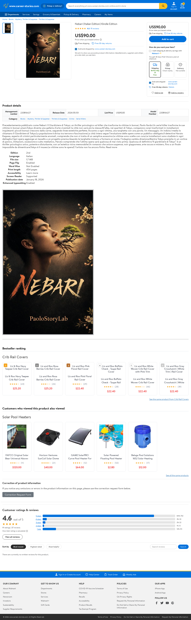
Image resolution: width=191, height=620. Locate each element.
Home (4, 19)
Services (26, 14)
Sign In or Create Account (70, 574)
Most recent (18, 546)
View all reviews (12, 536)
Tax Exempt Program (87, 609)
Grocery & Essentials (51, 14)
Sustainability (8, 605)
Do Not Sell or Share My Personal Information (142, 617)
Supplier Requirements (12, 609)
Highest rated (36, 546)
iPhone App (160, 588)
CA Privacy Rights (124, 596)
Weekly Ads (131, 574)
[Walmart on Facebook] (156, 603)
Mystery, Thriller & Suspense (26, 19)
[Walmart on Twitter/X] (162, 603)
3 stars (38, 522)
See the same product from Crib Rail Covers (169, 399)
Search (183, 546)
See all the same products (177, 475)
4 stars (38, 519)
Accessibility (84, 600)
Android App (160, 592)
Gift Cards (45, 605)
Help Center (94, 574)
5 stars (38, 516)
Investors (7, 600)
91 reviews (95, 28)
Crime (71, 118)
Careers (97, 14)
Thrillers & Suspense (46, 19)
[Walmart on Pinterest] (172, 603)
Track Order (113, 574)
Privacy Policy (123, 592)
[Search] (163, 6)
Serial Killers (81, 118)
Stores (43, 592)
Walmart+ (45, 600)
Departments (13, 14)
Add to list (159, 92)
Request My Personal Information (131, 600)
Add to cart (168, 39)
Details (171, 87)
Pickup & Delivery (71, 14)
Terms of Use (122, 588)
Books (11, 19)
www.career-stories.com (105, 48)
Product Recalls (85, 605)
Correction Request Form (18, 494)
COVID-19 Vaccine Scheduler (91, 588)
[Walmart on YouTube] (167, 603)
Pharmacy (86, 14)
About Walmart (9, 588)
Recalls (82, 596)
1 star (39, 529)
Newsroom (7, 596)
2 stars (38, 526)
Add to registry (177, 92)
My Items (109, 14)
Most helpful (54, 546)
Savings (36, 14)
